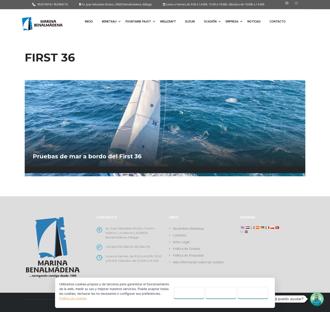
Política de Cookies (186, 249)
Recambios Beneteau (188, 228)
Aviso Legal (181, 242)
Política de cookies (73, 298)
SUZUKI (190, 21)
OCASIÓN (210, 21)
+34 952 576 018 (117, 247)
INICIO (89, 21)
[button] (317, 299)
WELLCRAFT (168, 21)
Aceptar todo (188, 292)
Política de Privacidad (188, 255)
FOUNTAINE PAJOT (138, 21)
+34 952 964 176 (139, 247)
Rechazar (221, 293)
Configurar (253, 293)
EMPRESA (232, 21)
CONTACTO (278, 21)
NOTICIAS (254, 21)
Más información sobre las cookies (198, 262)
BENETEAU (109, 21)
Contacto (179, 235)
